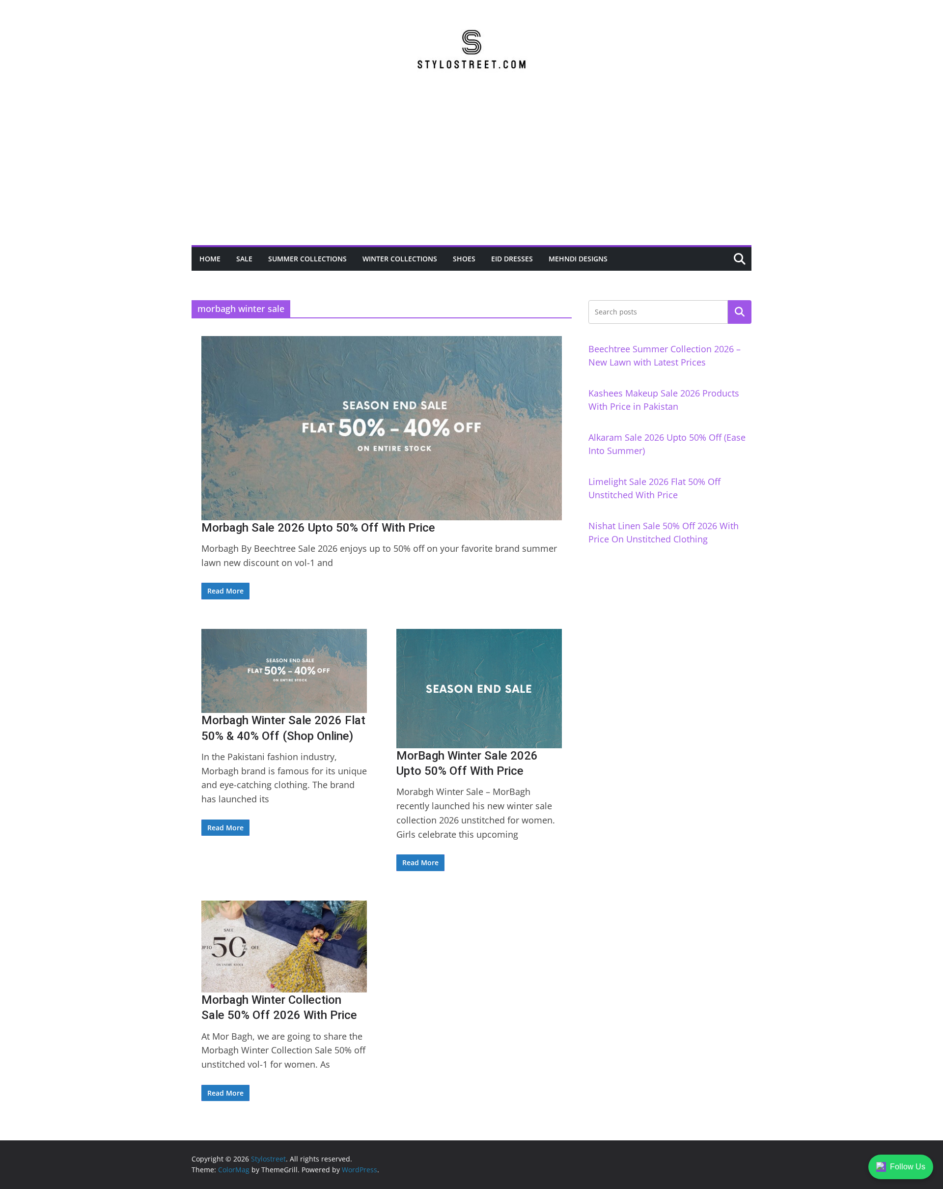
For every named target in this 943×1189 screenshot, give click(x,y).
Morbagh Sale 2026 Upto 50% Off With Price (318, 528)
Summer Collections (307, 258)
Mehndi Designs (578, 258)
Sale (244, 258)
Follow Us (907, 1166)
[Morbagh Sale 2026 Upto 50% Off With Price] (381, 428)
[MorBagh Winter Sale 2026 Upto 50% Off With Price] (479, 688)
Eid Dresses (512, 258)
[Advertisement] (471, 171)
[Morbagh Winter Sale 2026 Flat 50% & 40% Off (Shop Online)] (284, 671)
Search (739, 312)
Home (210, 258)
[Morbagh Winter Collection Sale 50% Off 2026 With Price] (284, 947)
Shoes (464, 258)
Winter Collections (399, 258)
